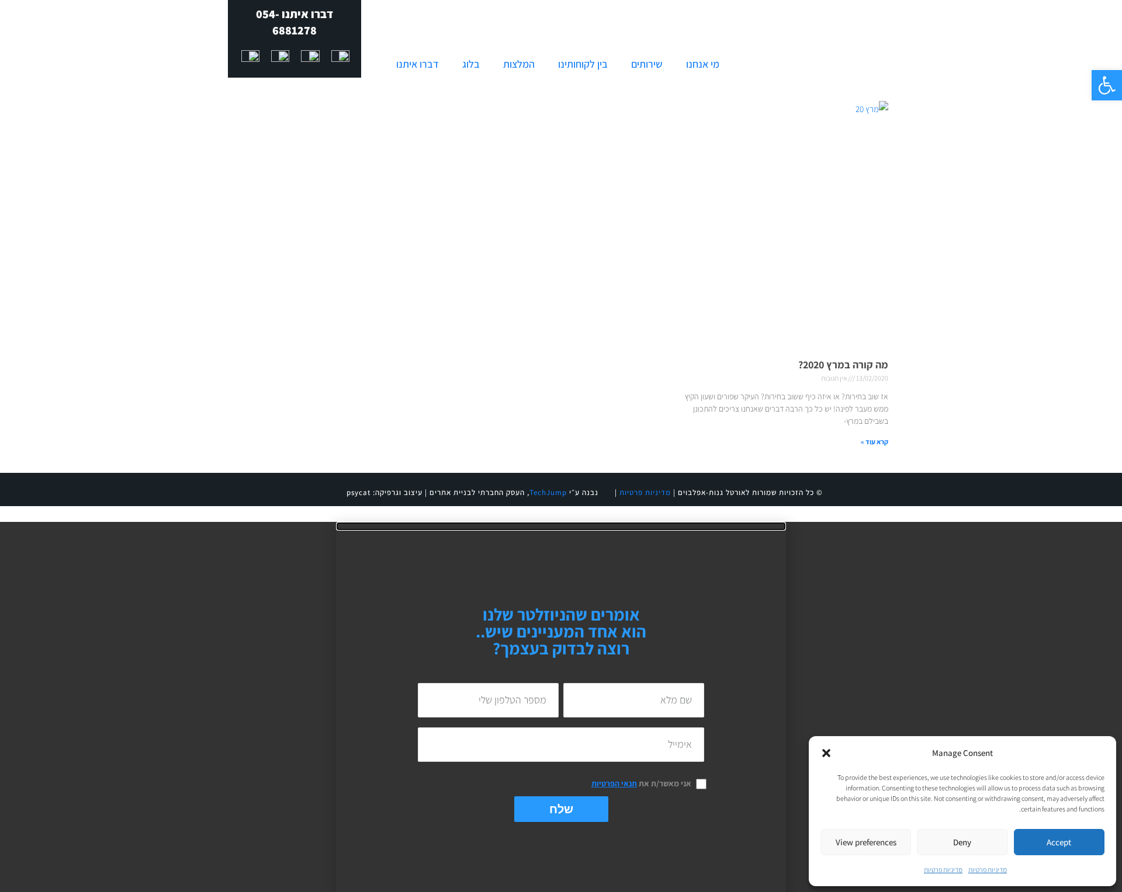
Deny (962, 842)
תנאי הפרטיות (614, 783)
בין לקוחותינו (583, 64)
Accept (1059, 842)
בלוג (471, 64)
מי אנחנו (702, 64)
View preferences (866, 842)
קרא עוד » (874, 441)
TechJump (548, 492)
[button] (1107, 85)
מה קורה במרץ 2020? (843, 364)
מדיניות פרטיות (987, 869)
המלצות (519, 64)
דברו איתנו (417, 64)
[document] (561, 707)
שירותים (647, 64)
